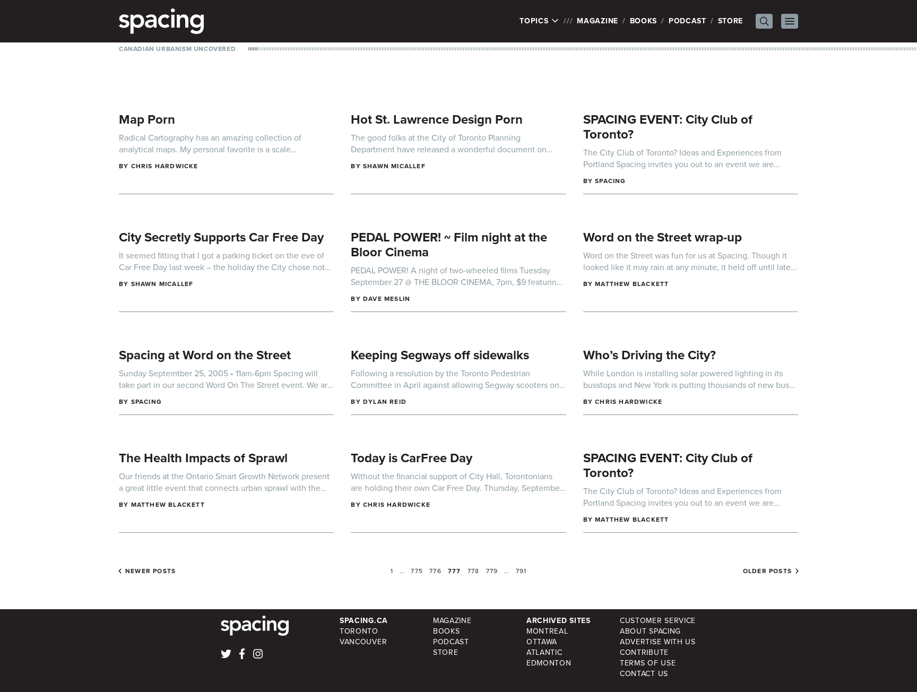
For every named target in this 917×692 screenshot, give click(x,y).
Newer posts (150, 571)
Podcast (687, 21)
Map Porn (147, 119)
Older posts (767, 571)
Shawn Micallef (394, 166)
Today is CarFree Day (411, 458)
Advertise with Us (658, 641)
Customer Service (658, 620)
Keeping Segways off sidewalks (440, 355)
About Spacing (650, 631)
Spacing (610, 181)
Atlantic (544, 652)
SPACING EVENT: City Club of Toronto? (667, 127)
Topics (535, 21)
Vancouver (363, 641)
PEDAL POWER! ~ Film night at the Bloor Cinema (449, 245)
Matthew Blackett (632, 284)
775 (417, 571)
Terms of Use (648, 663)
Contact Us (644, 673)
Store (730, 21)
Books (644, 21)
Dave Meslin (386, 299)
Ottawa (541, 641)
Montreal (547, 631)
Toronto (359, 631)
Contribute (644, 652)
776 (435, 571)
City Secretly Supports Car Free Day (221, 237)
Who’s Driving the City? (649, 355)
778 (474, 571)
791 (521, 571)
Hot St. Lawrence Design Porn (437, 119)
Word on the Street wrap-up (662, 237)
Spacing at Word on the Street (205, 355)
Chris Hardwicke (164, 166)
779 (492, 571)
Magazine (597, 21)
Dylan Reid (384, 401)
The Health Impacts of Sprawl (203, 458)
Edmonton (549, 663)
